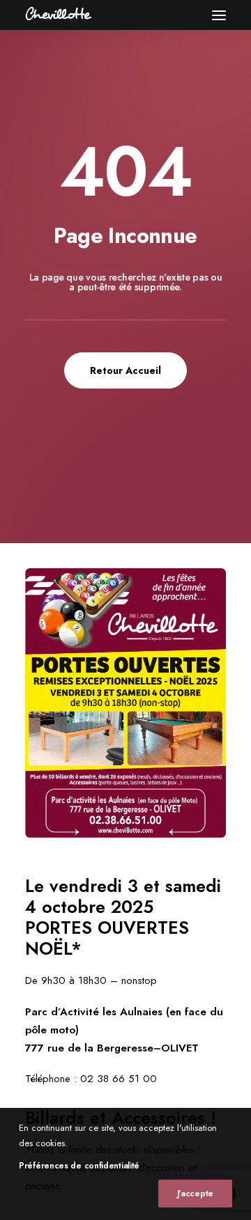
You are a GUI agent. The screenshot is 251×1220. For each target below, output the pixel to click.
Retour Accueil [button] (125, 370)
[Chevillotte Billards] (58, 15)
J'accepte (195, 1193)
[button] (219, 15)
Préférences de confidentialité (79, 1165)
